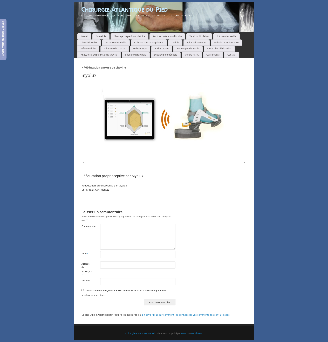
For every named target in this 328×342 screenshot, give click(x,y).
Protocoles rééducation (219, 48)
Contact (231, 54)
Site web (85, 280)
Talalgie (175, 42)
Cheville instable (89, 42)
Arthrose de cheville (115, 42)
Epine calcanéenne (196, 42)
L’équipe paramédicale (165, 54)
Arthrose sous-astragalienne (148, 42)
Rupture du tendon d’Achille (167, 36)
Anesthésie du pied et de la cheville (99, 54)
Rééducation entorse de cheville (103, 67)
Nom (84, 253)
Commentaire (86, 226)
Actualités (101, 36)
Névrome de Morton (114, 48)
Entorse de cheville (226, 36)
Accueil (84, 36)
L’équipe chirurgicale (135, 54)
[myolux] (164, 120)
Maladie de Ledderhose (226, 42)
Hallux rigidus (162, 48)
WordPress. (197, 333)
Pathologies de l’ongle (187, 48)
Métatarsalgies (88, 48)
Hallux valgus (140, 48)
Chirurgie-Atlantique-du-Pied (124, 9)
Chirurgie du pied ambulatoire (129, 36)
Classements (213, 54)
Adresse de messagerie (86, 269)
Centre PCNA (192, 54)
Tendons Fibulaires (199, 36)
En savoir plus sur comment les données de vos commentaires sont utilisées (186, 314)
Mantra (185, 333)
